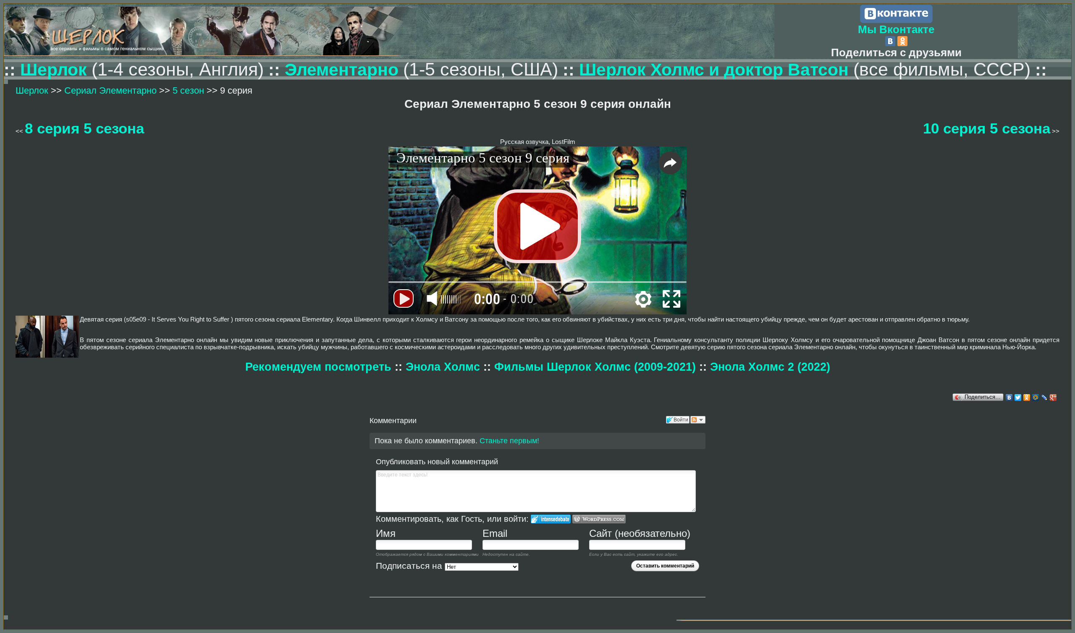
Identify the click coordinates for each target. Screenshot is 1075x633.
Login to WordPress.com (599, 519)
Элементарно (341, 69)
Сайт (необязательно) (639, 533)
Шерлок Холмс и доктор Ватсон (716, 69)
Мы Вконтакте (896, 29)
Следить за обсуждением (697, 420)
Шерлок (56, 69)
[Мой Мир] (1035, 397)
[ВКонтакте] (890, 41)
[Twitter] (1018, 397)
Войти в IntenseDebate (551, 519)
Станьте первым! (509, 441)
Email (494, 533)
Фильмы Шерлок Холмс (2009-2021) (596, 367)
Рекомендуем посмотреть (318, 367)
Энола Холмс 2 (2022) (770, 367)
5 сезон (188, 90)
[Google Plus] (1053, 397)
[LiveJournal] (1044, 397)
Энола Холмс (443, 367)
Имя (386, 533)
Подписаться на (410, 566)
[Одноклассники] (902, 41)
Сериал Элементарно (111, 90)
